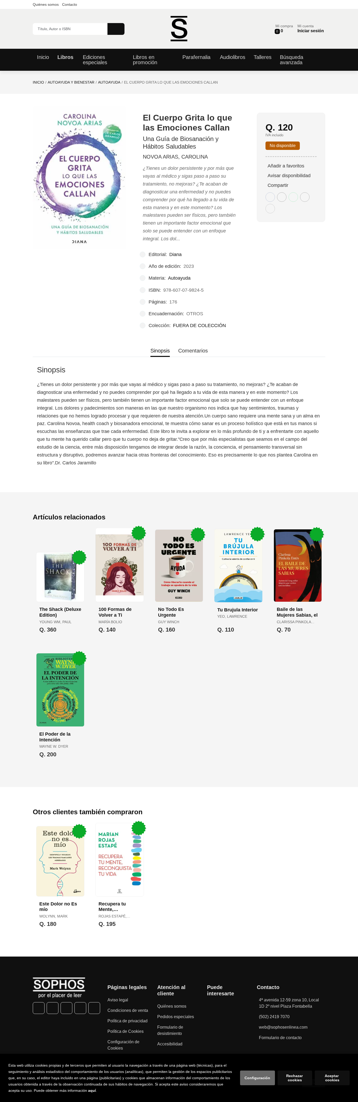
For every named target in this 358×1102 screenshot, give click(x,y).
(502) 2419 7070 (274, 1016)
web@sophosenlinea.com (283, 1027)
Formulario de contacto (280, 1037)
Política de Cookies (125, 1031)
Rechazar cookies (295, 1078)
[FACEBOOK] (39, 1008)
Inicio (38, 82)
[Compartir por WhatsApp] (293, 197)
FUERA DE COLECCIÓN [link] (199, 325)
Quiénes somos (46, 4)
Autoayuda (109, 82)
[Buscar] (115, 29)
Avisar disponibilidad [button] (289, 175)
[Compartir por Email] (305, 197)
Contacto (69, 4)
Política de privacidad (127, 1021)
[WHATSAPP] (80, 1008)
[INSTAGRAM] (66, 1008)
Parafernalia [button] (196, 57)
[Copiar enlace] (270, 208)
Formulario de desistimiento (170, 1030)
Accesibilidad (169, 1044)
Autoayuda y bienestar (71, 82)
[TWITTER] (52, 1008)
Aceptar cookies (332, 1078)
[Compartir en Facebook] (270, 197)
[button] (284, 28)
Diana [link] (175, 254)
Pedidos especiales (175, 1016)
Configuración (257, 1078)
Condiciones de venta (127, 1010)
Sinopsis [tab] (160, 351)
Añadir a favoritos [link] (286, 166)
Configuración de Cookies (123, 1045)
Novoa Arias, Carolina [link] (175, 157)
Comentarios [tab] (193, 351)
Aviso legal (117, 1000)
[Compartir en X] (281, 197)
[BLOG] (94, 1008)
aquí (92, 1090)
